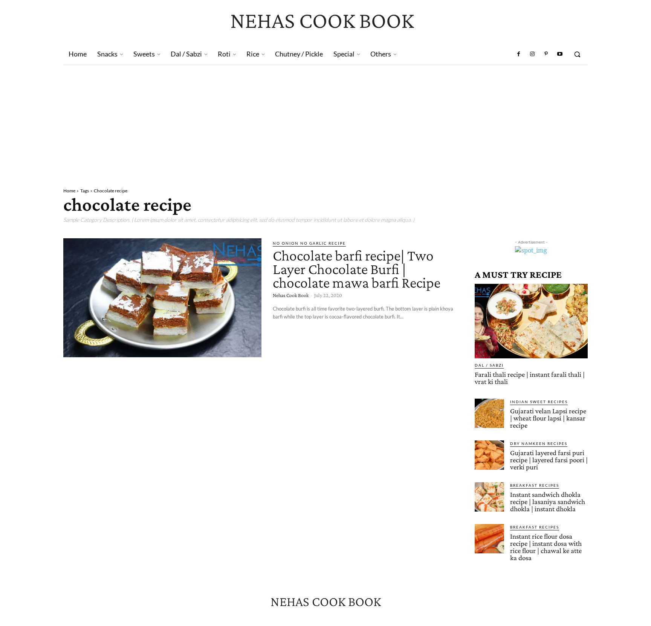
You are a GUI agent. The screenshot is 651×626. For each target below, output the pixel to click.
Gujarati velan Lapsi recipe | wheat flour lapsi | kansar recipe (548, 418)
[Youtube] (560, 54)
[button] (577, 54)
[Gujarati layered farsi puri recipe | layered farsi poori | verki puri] (489, 455)
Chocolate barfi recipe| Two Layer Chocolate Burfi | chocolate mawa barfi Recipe (356, 269)
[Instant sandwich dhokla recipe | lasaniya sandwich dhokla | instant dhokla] (489, 497)
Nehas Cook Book (291, 295)
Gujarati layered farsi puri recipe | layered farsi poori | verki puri (549, 460)
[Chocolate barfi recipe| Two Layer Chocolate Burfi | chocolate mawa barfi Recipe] (162, 297)
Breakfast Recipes (534, 485)
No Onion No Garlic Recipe (309, 243)
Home (69, 190)
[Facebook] (519, 54)
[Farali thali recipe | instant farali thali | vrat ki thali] (531, 321)
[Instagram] (532, 54)
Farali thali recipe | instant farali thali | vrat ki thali (530, 377)
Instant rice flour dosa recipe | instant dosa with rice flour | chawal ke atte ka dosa (546, 547)
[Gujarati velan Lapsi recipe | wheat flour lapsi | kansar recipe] (489, 413)
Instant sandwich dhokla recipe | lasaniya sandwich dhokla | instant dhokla (547, 501)
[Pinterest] (546, 54)
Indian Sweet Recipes (539, 401)
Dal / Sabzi (489, 365)
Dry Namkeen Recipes (538, 443)
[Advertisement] (325, 121)
